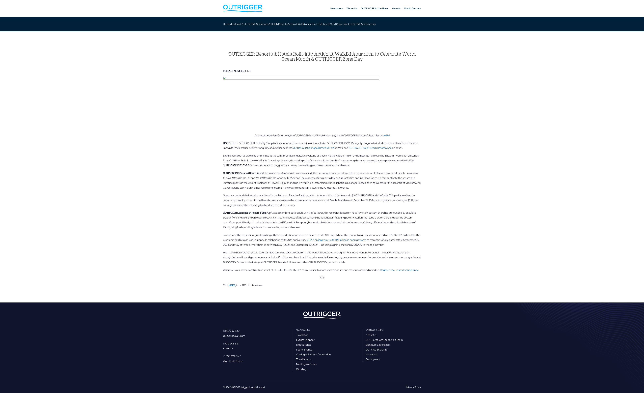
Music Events (303, 344)
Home (226, 24)
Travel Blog (302, 334)
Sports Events (304, 349)
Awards (396, 8)
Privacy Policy (413, 387)
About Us (352, 8)
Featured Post (238, 24)
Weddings (301, 368)
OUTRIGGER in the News (374, 8)
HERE (232, 285)
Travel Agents (304, 359)
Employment (373, 359)
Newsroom (336, 8)
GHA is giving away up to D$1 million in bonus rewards (336, 239)
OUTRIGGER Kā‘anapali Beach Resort (313, 147)
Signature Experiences (378, 344)
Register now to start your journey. (399, 269)
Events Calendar (305, 339)
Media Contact (412, 8)
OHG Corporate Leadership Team (384, 339)
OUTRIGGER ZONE (376, 349)
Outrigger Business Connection (313, 354)
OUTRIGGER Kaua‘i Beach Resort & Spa (370, 147)
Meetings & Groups (306, 364)
